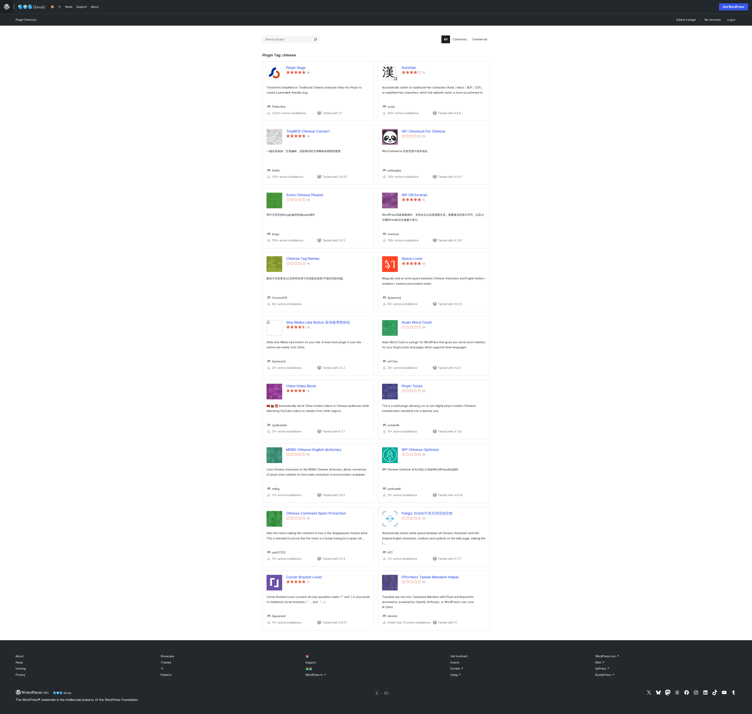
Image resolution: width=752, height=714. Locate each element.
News (19, 662)
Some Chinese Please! (304, 195)
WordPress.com (607, 656)
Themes (166, 662)
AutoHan (409, 68)
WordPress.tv (316, 674)
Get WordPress (733, 6)
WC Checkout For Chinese (423, 131)
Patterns (166, 674)
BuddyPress (604, 674)
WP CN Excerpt (414, 195)
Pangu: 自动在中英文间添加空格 (427, 513)
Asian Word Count (417, 322)
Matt (600, 662)
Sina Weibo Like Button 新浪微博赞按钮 (318, 322)
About (20, 656)
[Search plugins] (315, 39)
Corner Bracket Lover (304, 577)
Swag (455, 674)
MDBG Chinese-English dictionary (313, 450)
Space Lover (412, 258)
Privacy (20, 674)
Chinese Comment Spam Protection (316, 513)
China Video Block (301, 386)
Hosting (21, 668)
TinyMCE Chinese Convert (308, 131)
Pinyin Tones (412, 386)
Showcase (167, 656)
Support (311, 662)
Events (454, 662)
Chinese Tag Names (303, 258)
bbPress (602, 668)
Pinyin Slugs (296, 68)
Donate (456, 668)
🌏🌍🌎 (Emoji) (62, 692)
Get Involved (458, 656)
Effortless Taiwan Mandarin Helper (430, 577)
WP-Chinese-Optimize (420, 450)
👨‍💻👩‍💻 (309, 668)
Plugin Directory (26, 19)
